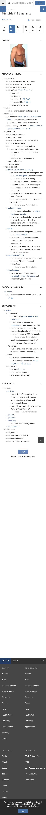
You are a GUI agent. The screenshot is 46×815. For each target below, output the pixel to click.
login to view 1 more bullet (26, 267)
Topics (4, 774)
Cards (4, 756)
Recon (4, 703)
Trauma (5, 674)
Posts (4, 786)
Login (40, 3)
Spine (4, 679)
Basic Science (7, 727)
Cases (4, 768)
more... (5, 738)
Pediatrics (6, 697)
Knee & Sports (8, 691)
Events (4, 797)
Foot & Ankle (7, 715)
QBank (4, 762)
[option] (19, 55)
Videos (5, 791)
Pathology (6, 721)
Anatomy (5, 732)
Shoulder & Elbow (9, 685)
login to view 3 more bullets (26, 205)
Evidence (5, 780)
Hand (4, 709)
